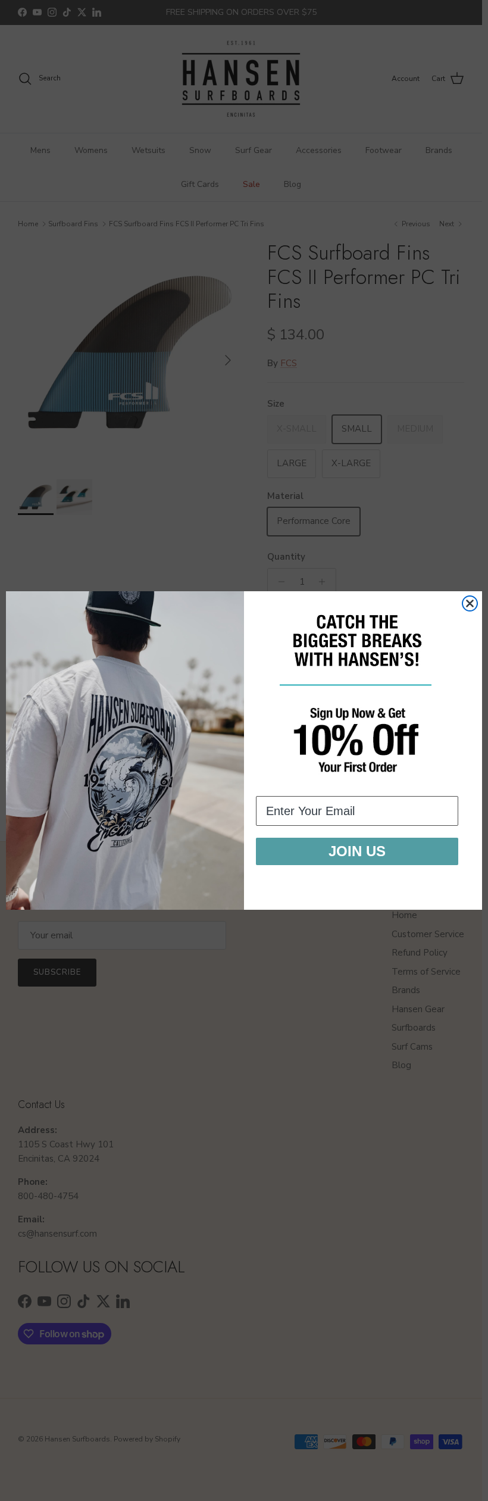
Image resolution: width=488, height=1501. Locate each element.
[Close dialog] (469, 603)
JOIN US (357, 851)
